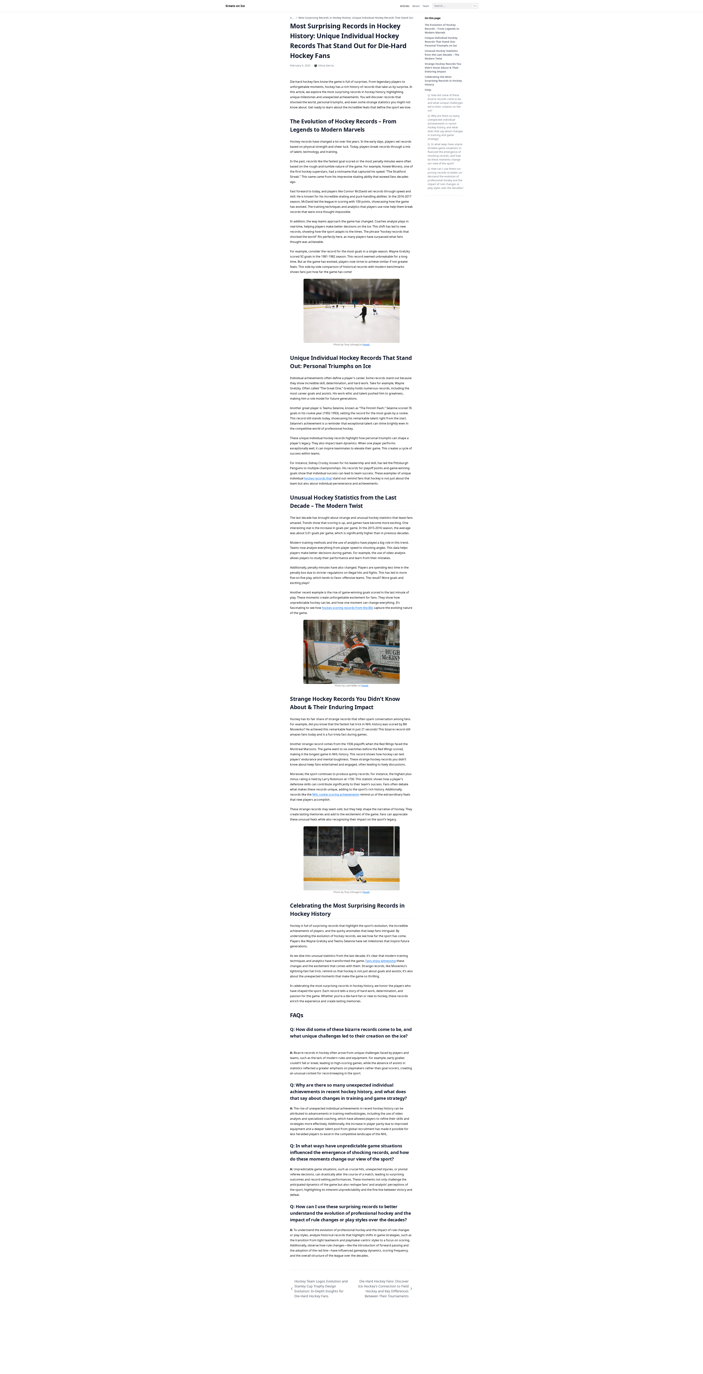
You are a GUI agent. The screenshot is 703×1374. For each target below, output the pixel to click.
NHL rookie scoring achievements (335, 794)
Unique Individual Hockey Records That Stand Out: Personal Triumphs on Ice (441, 41)
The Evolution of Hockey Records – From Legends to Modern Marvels (442, 28)
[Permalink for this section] (369, 129)
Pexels (366, 344)
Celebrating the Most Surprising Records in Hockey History (443, 80)
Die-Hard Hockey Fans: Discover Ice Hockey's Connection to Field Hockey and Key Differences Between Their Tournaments (383, 1288)
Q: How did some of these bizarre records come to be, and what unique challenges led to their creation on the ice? (445, 102)
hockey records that (318, 478)
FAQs (428, 90)
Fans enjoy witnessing (380, 961)
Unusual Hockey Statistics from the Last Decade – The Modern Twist (442, 54)
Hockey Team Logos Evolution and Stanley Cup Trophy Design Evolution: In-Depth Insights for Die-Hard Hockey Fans (321, 1288)
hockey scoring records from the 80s (347, 608)
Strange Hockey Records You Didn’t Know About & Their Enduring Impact (443, 67)
